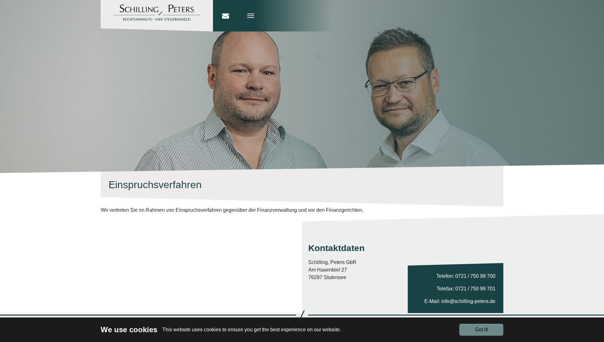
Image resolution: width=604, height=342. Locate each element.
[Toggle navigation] (285, 15)
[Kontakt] (225, 15)
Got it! (481, 329)
